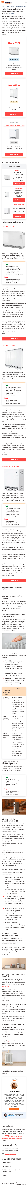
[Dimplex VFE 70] (7, 178)
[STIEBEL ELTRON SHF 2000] (7, 211)
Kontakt (4, 1175)
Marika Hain (11, 1115)
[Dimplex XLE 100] (7, 195)
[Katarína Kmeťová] (14, 1085)
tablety (8, 1136)
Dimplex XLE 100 (14, 85)
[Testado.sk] (6, 2)
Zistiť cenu (13, 73)
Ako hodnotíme (6, 1166)
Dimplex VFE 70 (14, 43)
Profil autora (13, 1109)
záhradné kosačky (16, 1138)
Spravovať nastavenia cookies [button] (21, 1183)
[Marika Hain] (5, 1115)
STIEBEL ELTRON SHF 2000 (14, 126)
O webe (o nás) (6, 1162)
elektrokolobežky (15, 1136)
